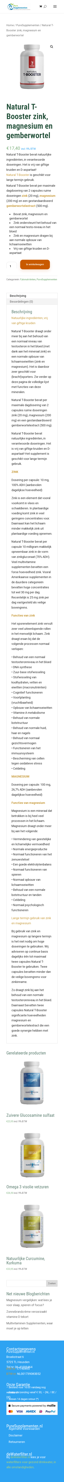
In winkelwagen (35, 264)
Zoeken (52, 1283)
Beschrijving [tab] (18, 295)
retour (31, 1399)
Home (10, 25)
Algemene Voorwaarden (24, 1428)
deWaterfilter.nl (20, 1457)
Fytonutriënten (28, 279)
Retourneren (17, 1442)
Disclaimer (15, 1435)
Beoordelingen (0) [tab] (21, 301)
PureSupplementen (27, 25)
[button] (52, 47)
